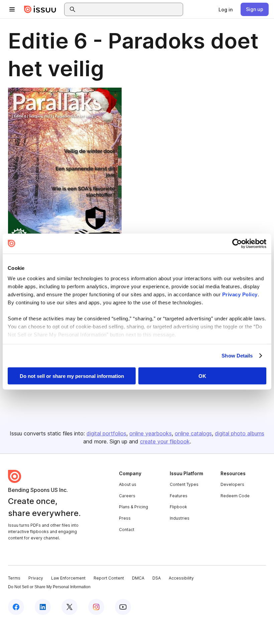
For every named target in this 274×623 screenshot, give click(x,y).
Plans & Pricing (133, 506)
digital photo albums (239, 433)
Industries (179, 518)
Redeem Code (235, 495)
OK (202, 376)
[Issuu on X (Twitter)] (69, 607)
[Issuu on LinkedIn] (43, 607)
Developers (232, 484)
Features (178, 495)
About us (127, 484)
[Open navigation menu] (12, 9)
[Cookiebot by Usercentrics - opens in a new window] (237, 243)
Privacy (35, 578)
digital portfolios (106, 433)
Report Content (109, 578)
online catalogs (193, 433)
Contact (126, 529)
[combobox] (129, 9)
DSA (156, 578)
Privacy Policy (240, 294)
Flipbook (178, 506)
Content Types (184, 484)
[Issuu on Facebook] (16, 607)
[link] (225, 9)
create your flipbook (165, 441)
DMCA (138, 578)
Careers (127, 495)
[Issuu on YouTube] (123, 607)
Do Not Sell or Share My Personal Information (49, 587)
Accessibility (181, 578)
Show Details (237, 355)
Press (125, 518)
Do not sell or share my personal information (72, 376)
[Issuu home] (40, 9)
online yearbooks (150, 433)
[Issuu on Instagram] (96, 607)
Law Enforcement (68, 578)
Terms (14, 578)
